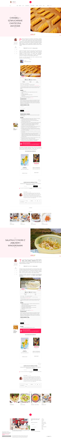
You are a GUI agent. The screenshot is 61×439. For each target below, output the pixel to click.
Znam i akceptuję (25, 324)
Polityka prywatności (44, 426)
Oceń (35, 79)
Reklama (43, 425)
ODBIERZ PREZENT (36, 172)
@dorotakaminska (36, 143)
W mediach (43, 424)
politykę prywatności (27, 324)
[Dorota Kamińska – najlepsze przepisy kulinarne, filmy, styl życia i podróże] (30, 2)
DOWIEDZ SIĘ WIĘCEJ (24, 173)
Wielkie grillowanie (38, 259)
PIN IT (25, 160)
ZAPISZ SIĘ (35, 186)
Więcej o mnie (34, 197)
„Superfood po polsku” (31, 377)
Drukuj (27, 79)
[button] (21, 76)
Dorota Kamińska (37, 85)
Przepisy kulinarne (44, 422)
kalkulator (32, 97)
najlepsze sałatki (35, 266)
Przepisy (11, 403)
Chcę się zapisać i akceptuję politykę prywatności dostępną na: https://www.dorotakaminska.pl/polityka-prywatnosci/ (31, 188)
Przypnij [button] (31, 79)
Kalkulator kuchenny (44, 423)
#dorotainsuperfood (28, 144)
